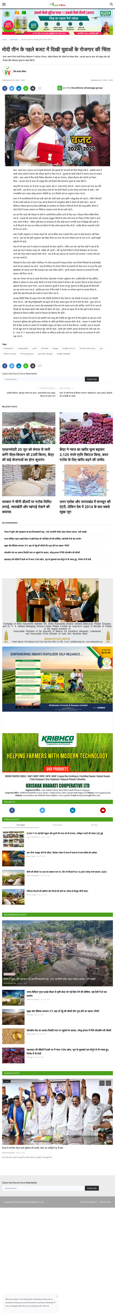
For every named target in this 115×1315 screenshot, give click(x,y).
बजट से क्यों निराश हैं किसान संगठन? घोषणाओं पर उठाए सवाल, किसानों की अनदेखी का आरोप (86, 394)
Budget (55, 348)
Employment (8, 348)
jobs (101, 348)
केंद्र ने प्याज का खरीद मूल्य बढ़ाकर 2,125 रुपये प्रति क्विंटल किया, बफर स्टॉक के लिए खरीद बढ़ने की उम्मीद (84, 454)
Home (4, 39)
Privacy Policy (105, 1199)
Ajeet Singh (31, 854)
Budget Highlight (63, 354)
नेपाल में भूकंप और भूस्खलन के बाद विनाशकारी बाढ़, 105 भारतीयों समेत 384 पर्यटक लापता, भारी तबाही (45, 531)
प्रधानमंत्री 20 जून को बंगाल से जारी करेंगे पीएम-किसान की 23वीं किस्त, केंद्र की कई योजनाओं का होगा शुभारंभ (28, 454)
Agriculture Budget (45, 354)
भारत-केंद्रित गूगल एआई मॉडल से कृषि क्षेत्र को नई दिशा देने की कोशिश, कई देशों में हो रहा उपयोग (42, 538)
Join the (83, 87)
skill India (44, 348)
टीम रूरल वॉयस (19, 71)
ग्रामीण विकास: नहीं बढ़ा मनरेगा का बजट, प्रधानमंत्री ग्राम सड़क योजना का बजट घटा (31, 394)
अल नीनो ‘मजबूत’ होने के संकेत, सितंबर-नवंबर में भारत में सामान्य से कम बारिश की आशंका (62, 850)
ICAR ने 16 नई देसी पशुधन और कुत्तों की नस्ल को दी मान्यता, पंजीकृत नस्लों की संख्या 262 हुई (65, 830)
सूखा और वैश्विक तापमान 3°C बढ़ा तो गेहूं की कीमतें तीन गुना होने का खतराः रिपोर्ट (36, 545)
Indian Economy (10, 354)
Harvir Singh (31, 892)
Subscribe (92, 379)
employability (23, 348)
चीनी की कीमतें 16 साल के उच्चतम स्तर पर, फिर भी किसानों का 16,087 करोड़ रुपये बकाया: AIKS (67, 869)
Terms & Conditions (88, 1199)
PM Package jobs (27, 354)
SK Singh (30, 1012)
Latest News (14, 39)
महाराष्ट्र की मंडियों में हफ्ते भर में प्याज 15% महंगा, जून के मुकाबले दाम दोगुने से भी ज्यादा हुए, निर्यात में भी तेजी (47, 559)
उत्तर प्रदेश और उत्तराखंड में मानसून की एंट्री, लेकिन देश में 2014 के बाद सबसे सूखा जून (85, 506)
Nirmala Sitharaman (87, 348)
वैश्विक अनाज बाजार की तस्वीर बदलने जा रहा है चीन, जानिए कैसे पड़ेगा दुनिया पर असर (38, 1145)
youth (34, 348)
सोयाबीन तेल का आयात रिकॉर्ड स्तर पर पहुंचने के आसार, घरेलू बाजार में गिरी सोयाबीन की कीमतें (42, 552)
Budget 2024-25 (69, 348)
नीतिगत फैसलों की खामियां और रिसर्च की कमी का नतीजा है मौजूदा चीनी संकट (57, 888)
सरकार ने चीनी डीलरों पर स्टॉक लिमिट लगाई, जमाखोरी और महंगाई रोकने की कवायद (27, 506)
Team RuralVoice (33, 834)
